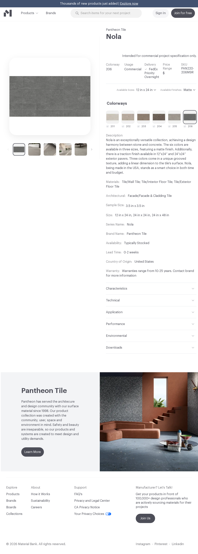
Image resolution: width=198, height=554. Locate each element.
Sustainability (40, 500)
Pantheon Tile (116, 29)
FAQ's (78, 494)
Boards (11, 507)
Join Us (145, 518)
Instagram (143, 544)
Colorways (117, 103)
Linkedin (178, 544)
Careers (36, 507)
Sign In (161, 13)
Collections (14, 513)
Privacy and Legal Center (92, 500)
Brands (51, 13)
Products (27, 13)
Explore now (129, 3)
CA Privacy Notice (87, 507)
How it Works (40, 494)
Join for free (183, 13)
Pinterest (160, 544)
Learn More (32, 452)
